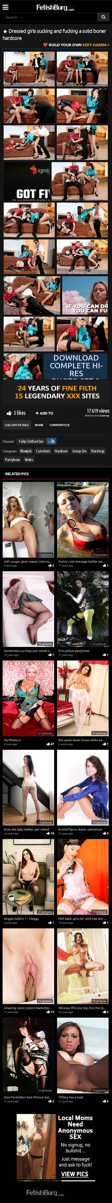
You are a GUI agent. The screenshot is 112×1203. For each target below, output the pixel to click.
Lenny (97, 415)
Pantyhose (12, 459)
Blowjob (26, 450)
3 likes (20, 412)
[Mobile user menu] (5, 5)
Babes (29, 459)
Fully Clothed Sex (31, 441)
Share (39, 425)
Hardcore (61, 450)
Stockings (97, 450)
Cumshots (43, 450)
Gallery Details (17, 425)
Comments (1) (59, 425)
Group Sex (79, 450)
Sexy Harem (77, 44)
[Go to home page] (65, 7)
